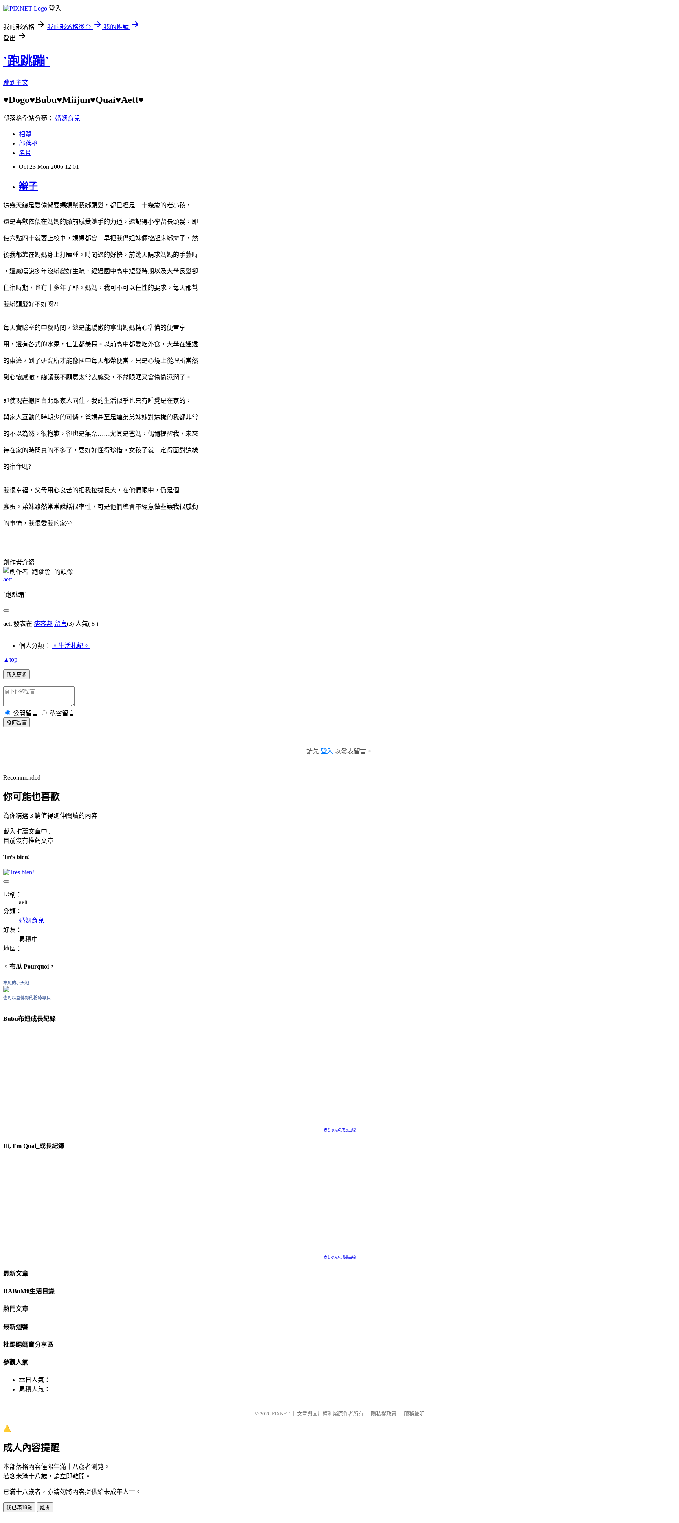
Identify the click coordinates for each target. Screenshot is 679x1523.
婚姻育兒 (67, 118)
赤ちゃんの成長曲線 (340, 1130)
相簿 (25, 134)
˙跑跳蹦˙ (26, 61)
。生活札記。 (71, 645)
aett (7, 579)
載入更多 (16, 675)
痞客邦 (43, 623)
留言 (60, 623)
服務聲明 (414, 1414)
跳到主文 (15, 82)
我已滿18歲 (19, 1507)
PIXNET (281, 1414)
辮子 (28, 186)
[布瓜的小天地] (6, 990)
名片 (25, 153)
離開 (45, 1507)
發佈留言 (16, 723)
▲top (10, 659)
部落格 (28, 143)
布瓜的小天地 (16, 982)
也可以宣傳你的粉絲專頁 (27, 997)
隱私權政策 (383, 1414)
